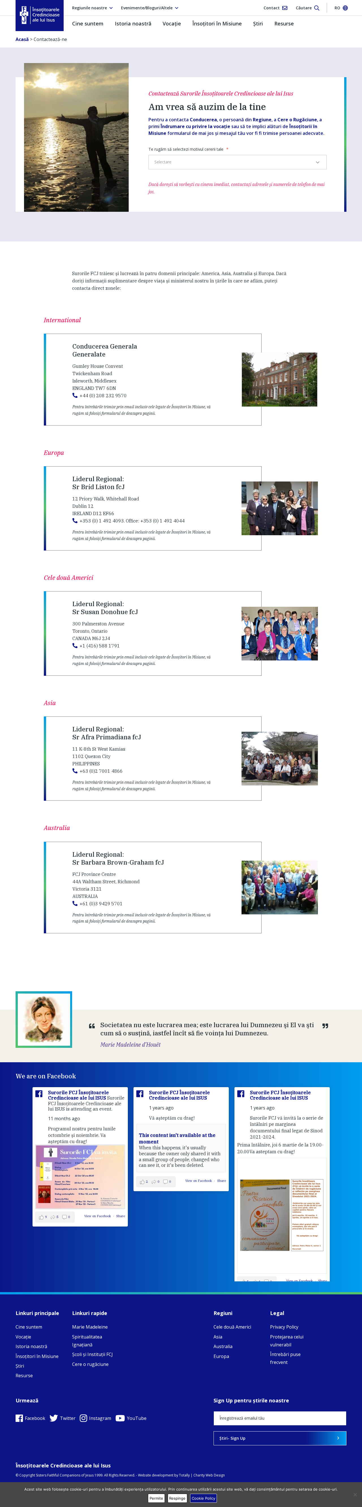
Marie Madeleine (90, 1327)
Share (120, 1216)
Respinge (177, 1498)
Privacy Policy (284, 1327)
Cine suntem (88, 23)
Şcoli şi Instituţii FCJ (92, 1354)
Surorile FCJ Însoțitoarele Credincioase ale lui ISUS (78, 1095)
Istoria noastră (133, 23)
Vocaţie (172, 23)
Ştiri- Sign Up (232, 1438)
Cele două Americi (232, 1327)
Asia (218, 1337)
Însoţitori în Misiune (217, 23)
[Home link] (39, 15)
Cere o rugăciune (90, 1364)
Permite (156, 1498)
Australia (223, 1346)
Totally (184, 1475)
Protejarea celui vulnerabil (286, 1341)
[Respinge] (355, 1494)
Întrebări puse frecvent (285, 1358)
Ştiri (258, 23)
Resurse (284, 23)
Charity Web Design (209, 1475)
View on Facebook (98, 1216)
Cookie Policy (203, 1498)
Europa (221, 1356)
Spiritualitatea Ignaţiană (87, 1341)
